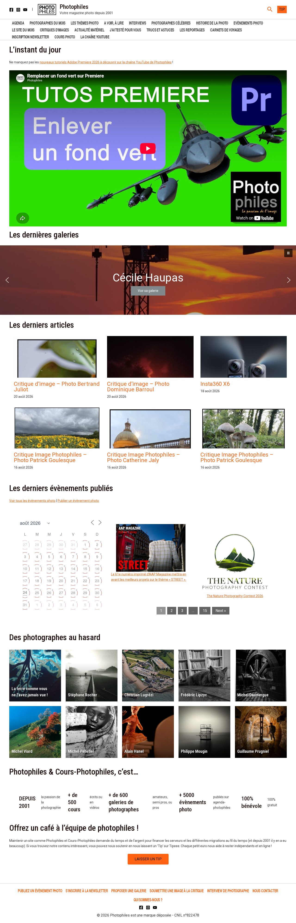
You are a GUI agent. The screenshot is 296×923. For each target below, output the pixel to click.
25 (37, 592)
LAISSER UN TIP (148, 859)
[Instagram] (18, 10)
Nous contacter (265, 890)
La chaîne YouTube (94, 36)
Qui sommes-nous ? (148, 899)
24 (25, 592)
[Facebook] (11, 10)
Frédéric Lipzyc (194, 694)
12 (49, 568)
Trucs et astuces (160, 29)
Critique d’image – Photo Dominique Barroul (138, 387)
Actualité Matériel (89, 29)
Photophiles (74, 6)
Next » (221, 610)
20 (61, 580)
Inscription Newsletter (30, 36)
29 (49, 544)
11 (37, 568)
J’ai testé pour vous (125, 29)
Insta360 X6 (215, 384)
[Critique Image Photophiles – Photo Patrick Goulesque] (57, 439)
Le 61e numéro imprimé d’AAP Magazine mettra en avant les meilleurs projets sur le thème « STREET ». (148, 576)
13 (61, 568)
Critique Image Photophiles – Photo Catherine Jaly (143, 457)
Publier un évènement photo (78, 501)
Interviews (137, 22)
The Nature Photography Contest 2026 (235, 596)
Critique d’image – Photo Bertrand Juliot (57, 387)
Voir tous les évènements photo (32, 501)
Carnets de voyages (226, 29)
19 (49, 580)
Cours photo (65, 36)
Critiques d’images (54, 29)
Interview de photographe (228, 890)
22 (85, 580)
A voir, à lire (114, 22)
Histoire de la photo (212, 22)
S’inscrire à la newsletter (87, 890)
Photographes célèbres (171, 22)
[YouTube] (25, 10)
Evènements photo (248, 22)
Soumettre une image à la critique (177, 890)
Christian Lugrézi (138, 694)
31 (73, 544)
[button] (270, 9)
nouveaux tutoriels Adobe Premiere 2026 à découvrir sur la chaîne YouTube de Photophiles (106, 62)
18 (37, 580)
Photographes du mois (47, 22)
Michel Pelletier (81, 751)
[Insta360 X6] (243, 376)
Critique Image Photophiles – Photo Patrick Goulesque (50, 457)
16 (97, 568)
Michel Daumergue (252, 694)
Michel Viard (22, 751)
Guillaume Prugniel (253, 751)
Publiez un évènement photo (40, 890)
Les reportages (192, 29)
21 (73, 580)
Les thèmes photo (84, 22)
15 (85, 568)
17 (25, 580)
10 (25, 568)
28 (37, 544)
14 (73, 568)
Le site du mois (23, 29)
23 (97, 580)
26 (49, 592)
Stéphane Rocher (82, 694)
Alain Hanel (134, 751)
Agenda (18, 22)
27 (25, 544)
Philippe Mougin (194, 751)
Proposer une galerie (128, 890)
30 (61, 544)
